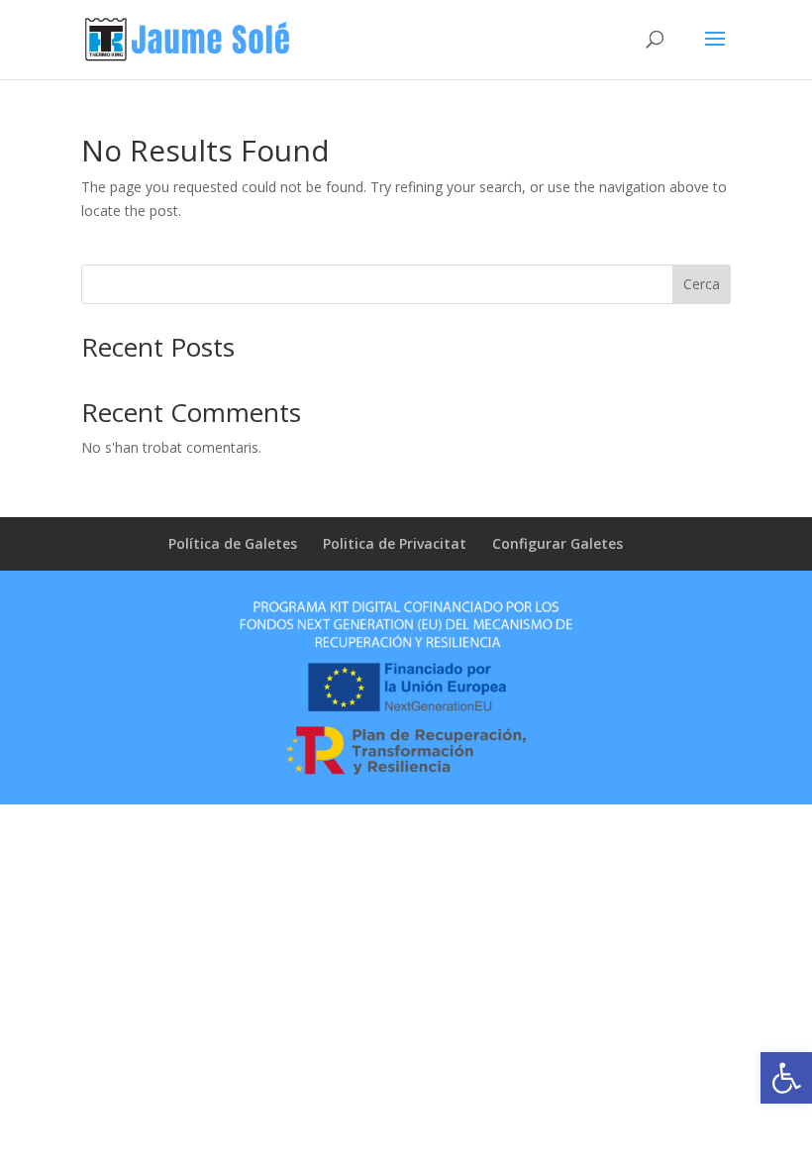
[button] (786, 1078)
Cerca (701, 283)
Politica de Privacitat (394, 543)
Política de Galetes (232, 543)
